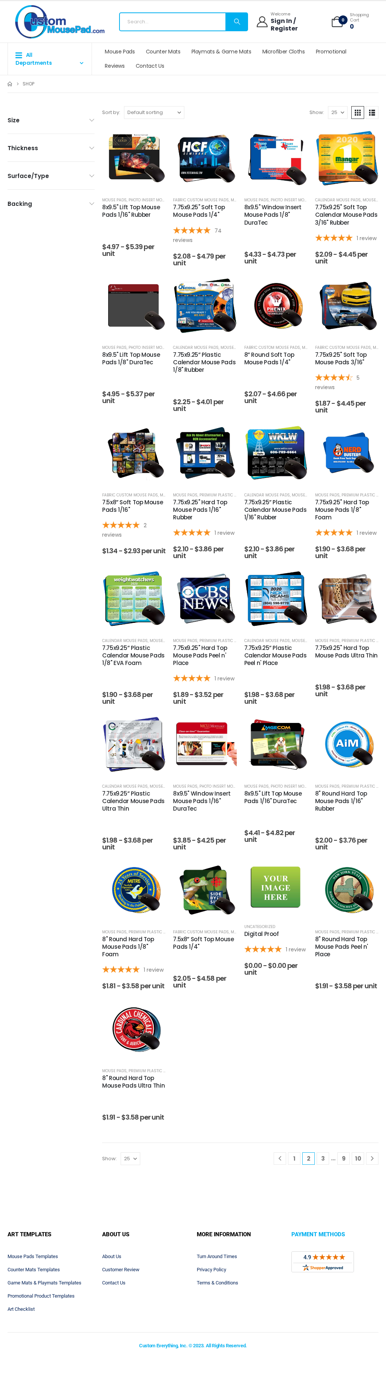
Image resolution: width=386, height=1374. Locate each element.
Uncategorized (259, 927)
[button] (357, 112)
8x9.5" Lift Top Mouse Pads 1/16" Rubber (131, 211)
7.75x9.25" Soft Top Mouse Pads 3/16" (341, 358)
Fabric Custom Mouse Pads (201, 200)
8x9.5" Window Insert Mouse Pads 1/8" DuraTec (273, 215)
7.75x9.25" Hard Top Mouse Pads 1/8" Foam (342, 510)
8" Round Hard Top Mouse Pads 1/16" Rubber (341, 801)
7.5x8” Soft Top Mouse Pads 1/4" (203, 943)
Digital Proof (261, 934)
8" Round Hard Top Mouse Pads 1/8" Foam (128, 947)
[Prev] (280, 1158)
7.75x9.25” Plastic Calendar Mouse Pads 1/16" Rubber (275, 510)
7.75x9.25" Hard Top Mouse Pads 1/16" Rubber (200, 510)
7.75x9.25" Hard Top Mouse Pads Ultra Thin (346, 651)
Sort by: (111, 112)
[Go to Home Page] (10, 84)
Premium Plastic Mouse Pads (229, 495)
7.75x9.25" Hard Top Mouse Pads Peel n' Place (200, 655)
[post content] (133, 158)
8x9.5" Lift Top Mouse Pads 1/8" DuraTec (131, 358)
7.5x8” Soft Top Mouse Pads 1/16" (132, 506)
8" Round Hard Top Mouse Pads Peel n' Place (341, 947)
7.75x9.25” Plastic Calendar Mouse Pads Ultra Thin (133, 801)
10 (358, 1158)
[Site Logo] (59, 22)
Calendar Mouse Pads (338, 200)
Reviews (115, 66)
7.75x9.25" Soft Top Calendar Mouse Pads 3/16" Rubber (346, 215)
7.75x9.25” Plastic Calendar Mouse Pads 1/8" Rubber (204, 362)
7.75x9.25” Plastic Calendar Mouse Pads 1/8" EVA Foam (133, 655)
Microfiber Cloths (283, 51)
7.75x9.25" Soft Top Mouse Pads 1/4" (199, 211)
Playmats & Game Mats (221, 51)
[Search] (236, 21)
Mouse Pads (120, 51)
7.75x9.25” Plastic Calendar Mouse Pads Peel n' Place (275, 655)
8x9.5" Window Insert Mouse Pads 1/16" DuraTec (202, 801)
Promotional (331, 51)
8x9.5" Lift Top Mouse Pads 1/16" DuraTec (273, 797)
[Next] (372, 1158)
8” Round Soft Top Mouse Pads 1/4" (269, 358)
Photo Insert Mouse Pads (155, 200)
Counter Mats (163, 51)
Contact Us (150, 66)
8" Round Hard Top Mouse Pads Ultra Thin (133, 1081)
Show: (316, 112)
